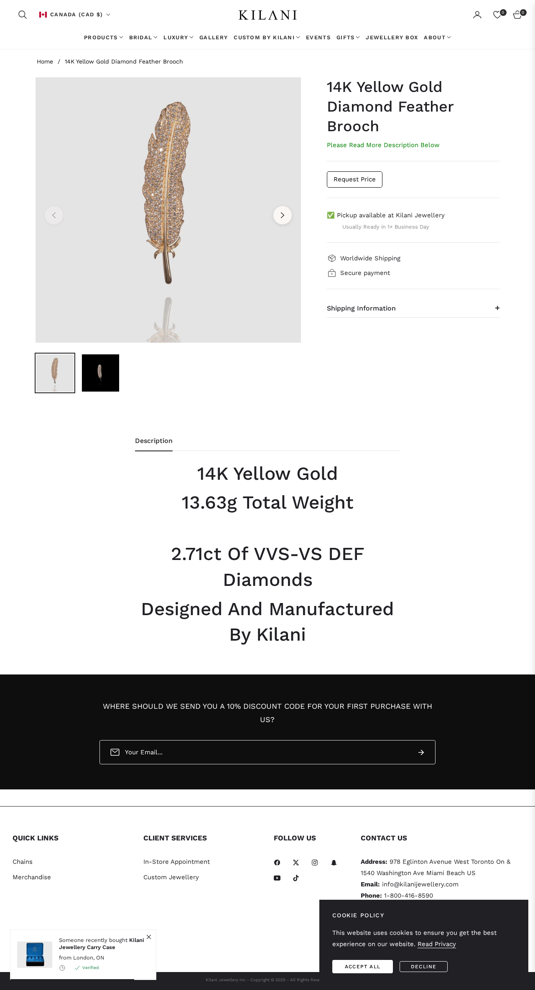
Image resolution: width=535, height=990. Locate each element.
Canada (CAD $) (76, 14)
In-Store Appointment (176, 861)
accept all (362, 967)
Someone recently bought (101, 944)
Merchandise (32, 877)
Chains (23, 861)
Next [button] (282, 215)
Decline (423, 967)
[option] (168, 210)
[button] (23, 14)
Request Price (355, 179)
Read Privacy (437, 944)
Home (45, 61)
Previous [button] (54, 215)
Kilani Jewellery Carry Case (101, 944)
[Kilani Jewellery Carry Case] (31, 955)
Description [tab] (154, 441)
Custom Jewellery (171, 877)
